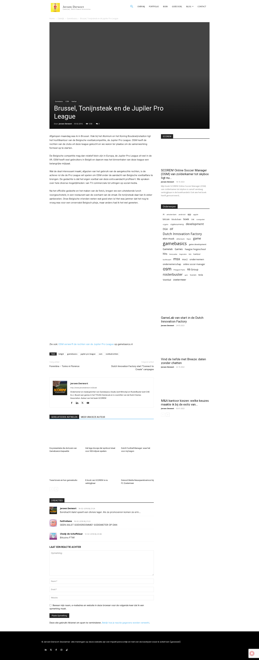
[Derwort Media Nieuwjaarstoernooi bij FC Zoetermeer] (137, 466)
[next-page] (56, 489)
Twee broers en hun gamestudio (63, 480)
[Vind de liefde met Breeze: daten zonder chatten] (185, 343)
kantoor (197, 254)
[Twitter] (83, 403)
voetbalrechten (112, 354)
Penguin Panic (179, 270)
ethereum (180, 239)
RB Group (192, 269)
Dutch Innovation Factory (182, 233)
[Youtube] (88, 403)
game (197, 238)
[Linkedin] (78, 403)
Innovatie (173, 254)
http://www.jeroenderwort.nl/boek (83, 388)
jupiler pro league (88, 354)
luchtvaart (167, 259)
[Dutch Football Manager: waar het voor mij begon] (137, 434)
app (189, 214)
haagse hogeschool (195, 249)
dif (171, 229)
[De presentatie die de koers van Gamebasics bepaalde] (65, 434)
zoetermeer (179, 279)
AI (163, 214)
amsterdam (171, 214)
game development (197, 244)
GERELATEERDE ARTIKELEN (64, 417)
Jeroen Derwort (65, 124)
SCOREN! (167, 136)
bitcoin (166, 219)
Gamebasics (72, 18)
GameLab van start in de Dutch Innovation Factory (182, 319)
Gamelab (168, 249)
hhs (165, 253)
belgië (61, 354)
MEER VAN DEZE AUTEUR (93, 417)
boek (186, 219)
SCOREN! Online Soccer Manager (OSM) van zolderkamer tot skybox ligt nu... (185, 174)
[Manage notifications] (252, 653)
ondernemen (197, 259)
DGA (165, 229)
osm (100, 354)
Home (52, 18)
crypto (165, 224)
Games (179, 249)
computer (200, 219)
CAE (192, 219)
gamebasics (72, 354)
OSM (67, 101)
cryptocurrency (177, 224)
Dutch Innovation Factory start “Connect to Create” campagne (132, 368)
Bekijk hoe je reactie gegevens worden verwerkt (125, 622)
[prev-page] (51, 489)
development (195, 224)
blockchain (176, 219)
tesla (200, 274)
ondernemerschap (172, 264)
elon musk (168, 238)
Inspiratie (183, 254)
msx (176, 258)
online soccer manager (194, 264)
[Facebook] (72, 403)
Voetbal (74, 101)
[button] (131, 6)
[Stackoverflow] (67, 650)
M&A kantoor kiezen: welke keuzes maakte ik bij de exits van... (185, 402)
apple (195, 214)
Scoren (193, 275)
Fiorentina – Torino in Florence (64, 366)
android (182, 214)
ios (190, 254)
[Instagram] (61, 650)
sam (186, 275)
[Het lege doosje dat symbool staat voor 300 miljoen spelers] (101, 434)
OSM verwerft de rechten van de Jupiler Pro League (86, 344)
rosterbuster (173, 274)
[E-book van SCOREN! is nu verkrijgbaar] (101, 466)
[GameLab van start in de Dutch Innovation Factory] (185, 302)
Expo (189, 239)
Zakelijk (61, 18)
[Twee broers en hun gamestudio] (65, 466)
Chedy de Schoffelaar (71, 533)
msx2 (185, 259)
